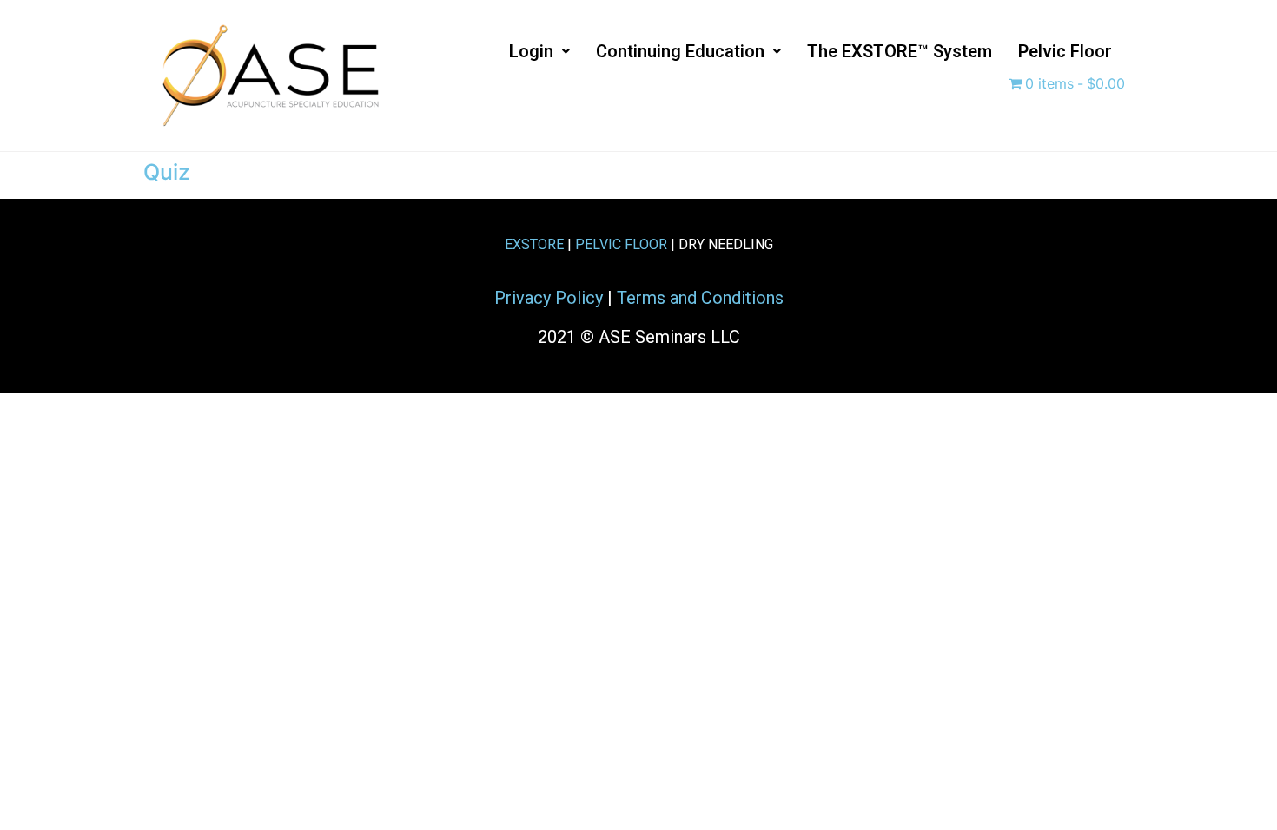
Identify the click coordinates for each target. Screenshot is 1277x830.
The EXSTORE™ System (899, 51)
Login (531, 51)
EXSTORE (534, 244)
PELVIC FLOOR (621, 244)
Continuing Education (680, 51)
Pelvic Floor (1065, 51)
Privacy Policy (548, 297)
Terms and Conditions (700, 297)
